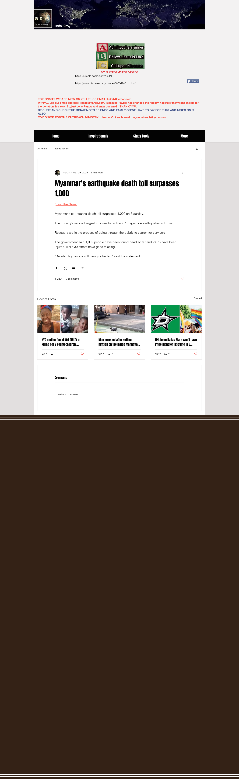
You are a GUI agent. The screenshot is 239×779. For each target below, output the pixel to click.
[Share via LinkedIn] (73, 268)
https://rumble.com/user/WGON (93, 76)
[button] (197, 148)
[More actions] (182, 173)
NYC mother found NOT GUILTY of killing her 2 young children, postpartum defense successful (62, 342)
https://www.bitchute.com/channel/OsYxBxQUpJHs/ (105, 83)
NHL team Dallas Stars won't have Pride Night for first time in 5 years (176, 342)
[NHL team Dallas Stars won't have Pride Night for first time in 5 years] (176, 319)
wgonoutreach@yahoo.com (150, 117)
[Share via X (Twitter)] (65, 268)
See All (198, 298)
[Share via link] (82, 268)
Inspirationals (61, 148)
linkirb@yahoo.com (119, 99)
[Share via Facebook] (56, 268)
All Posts (42, 148)
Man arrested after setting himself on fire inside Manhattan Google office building (119, 342)
